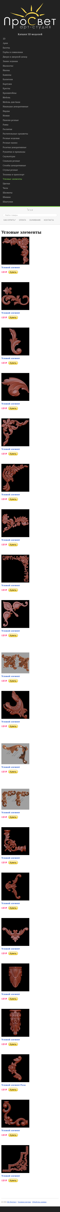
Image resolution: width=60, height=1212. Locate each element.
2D (4, 38)
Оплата (22, 220)
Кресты (6, 88)
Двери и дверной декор (15, 56)
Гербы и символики (13, 52)
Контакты (49, 220)
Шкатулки (8, 201)
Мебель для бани (11, 102)
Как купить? (10, 220)
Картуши (7, 83)
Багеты (6, 47)
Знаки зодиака (10, 61)
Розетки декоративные (14, 147)
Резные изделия (11, 138)
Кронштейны (9, 93)
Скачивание (35, 220)
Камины (7, 74)
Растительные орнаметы (15, 133)
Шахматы (7, 192)
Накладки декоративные (15, 106)
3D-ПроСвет (11, 1202)
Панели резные (11, 120)
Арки (5, 43)
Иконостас (8, 65)
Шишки (7, 197)
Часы (5, 188)
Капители (8, 79)
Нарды (6, 111)
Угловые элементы (12, 179)
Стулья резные (10, 169)
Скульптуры (9, 156)
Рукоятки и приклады (14, 151)
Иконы (6, 70)
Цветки (6, 183)
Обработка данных (39, 1202)
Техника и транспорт (13, 174)
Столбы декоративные (14, 165)
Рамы (5, 124)
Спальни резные (11, 160)
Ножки (6, 115)
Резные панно (10, 142)
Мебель (6, 97)
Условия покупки (24, 1202)
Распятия (7, 129)
